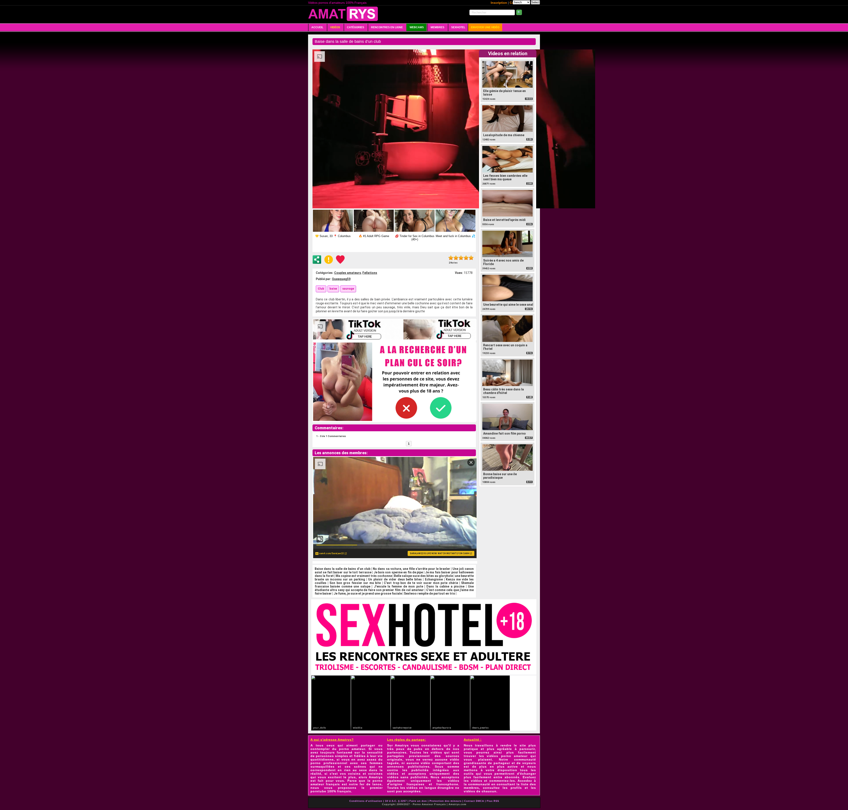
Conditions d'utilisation (365, 801)
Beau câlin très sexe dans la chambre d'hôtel (503, 391)
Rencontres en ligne (387, 27)
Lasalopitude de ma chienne (503, 135)
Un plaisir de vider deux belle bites (395, 579)
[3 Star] (461, 257)
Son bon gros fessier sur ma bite (355, 583)
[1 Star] (450, 257)
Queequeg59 (341, 279)
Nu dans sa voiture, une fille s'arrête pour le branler (411, 569)
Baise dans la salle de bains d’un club (342, 569)
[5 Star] (471, 257)
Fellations (369, 273)
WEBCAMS (417, 27)
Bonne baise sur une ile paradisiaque (500, 475)
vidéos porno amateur (507, 756)
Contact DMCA (474, 801)
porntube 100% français (330, 791)
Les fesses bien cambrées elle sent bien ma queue (505, 177)
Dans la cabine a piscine (445, 586)
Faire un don (418, 801)
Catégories (355, 27)
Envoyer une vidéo (485, 27)
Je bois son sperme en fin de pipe (398, 572)
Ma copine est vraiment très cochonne (364, 576)
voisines (375, 773)
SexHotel (458, 27)
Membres (437, 27)
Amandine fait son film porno (504, 433)
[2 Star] (455, 257)
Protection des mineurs (446, 801)
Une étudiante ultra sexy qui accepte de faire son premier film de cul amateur (394, 588)
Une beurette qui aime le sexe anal (508, 304)
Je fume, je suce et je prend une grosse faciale (368, 593)
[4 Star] (466, 257)
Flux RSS (493, 801)
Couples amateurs (347, 273)
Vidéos (335, 27)
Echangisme (434, 579)
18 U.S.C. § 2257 (396, 801)
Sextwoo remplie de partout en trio (429, 593)
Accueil (317, 27)
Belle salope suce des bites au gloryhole (423, 576)
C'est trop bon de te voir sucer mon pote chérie (421, 583)
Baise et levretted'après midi (504, 220)
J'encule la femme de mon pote (398, 586)
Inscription (499, 2)
